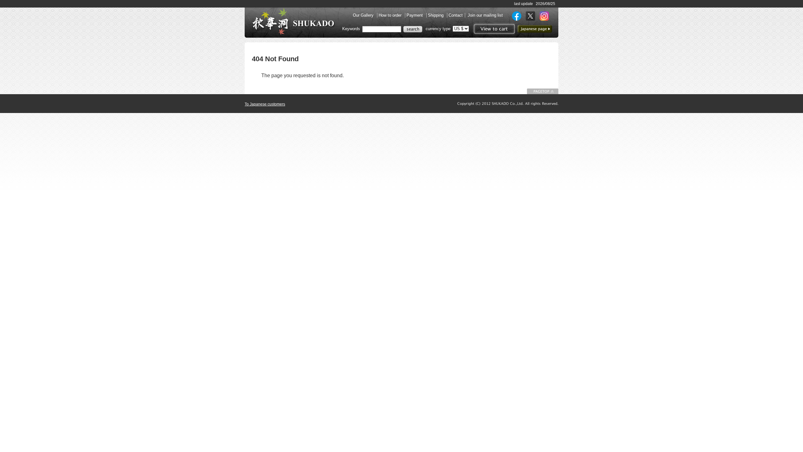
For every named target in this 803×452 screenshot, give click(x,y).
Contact (456, 15)
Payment (415, 15)
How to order (391, 15)
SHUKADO (293, 21)
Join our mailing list (485, 15)
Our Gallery (364, 15)
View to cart (493, 28)
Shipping (436, 15)
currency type (438, 28)
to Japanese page (535, 29)
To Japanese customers (265, 104)
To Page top (542, 91)
